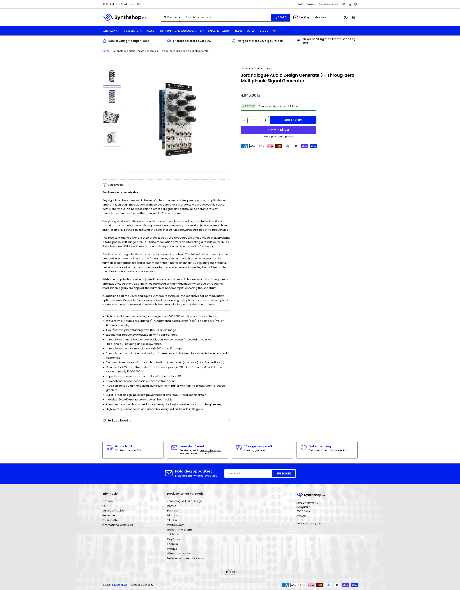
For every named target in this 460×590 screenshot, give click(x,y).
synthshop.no (119, 585)
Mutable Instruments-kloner (185, 558)
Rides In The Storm (179, 529)
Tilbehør (172, 520)
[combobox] (237, 17)
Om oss (310, 4)
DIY (202, 31)
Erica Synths (175, 515)
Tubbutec (173, 534)
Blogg (264, 31)
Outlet (251, 31)
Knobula (172, 544)
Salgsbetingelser (329, 4)
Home (106, 51)
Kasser (151, 31)
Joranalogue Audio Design (256, 68)
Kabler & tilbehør (219, 31)
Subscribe (284, 473)
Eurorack (108, 31)
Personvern (109, 515)
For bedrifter (110, 520)
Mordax (172, 548)
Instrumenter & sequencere (178, 31)
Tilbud (239, 31)
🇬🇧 (343, 4)
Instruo (171, 506)
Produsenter (131, 31)
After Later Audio (178, 553)
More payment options (278, 136)
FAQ (300, 4)
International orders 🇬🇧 (117, 525)
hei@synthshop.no (312, 17)
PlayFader (173, 539)
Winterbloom (176, 525)
